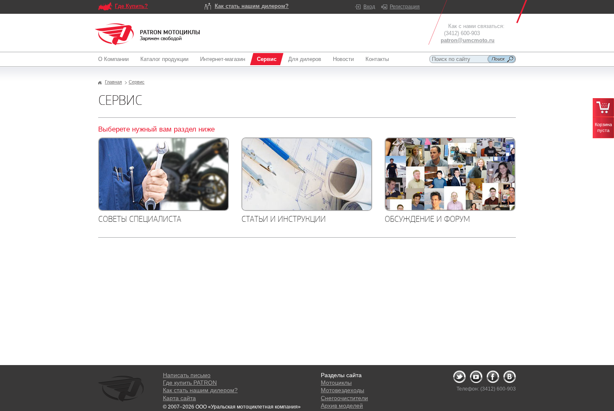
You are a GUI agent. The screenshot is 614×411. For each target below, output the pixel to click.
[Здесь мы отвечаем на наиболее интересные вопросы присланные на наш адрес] (163, 174)
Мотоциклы (336, 382)
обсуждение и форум (427, 219)
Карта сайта (179, 398)
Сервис (267, 59)
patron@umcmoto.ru (468, 40)
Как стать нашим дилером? (252, 6)
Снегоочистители (344, 398)
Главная (113, 81)
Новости (343, 59)
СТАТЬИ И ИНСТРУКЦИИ (283, 219)
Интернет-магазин (222, 59)
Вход (369, 7)
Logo (147, 34)
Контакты (377, 59)
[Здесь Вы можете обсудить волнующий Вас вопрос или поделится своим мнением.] (450, 174)
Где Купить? (131, 6)
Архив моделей (342, 405)
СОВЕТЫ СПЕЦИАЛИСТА (139, 219)
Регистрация (405, 7)
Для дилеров (304, 59)
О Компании (113, 59)
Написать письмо (187, 375)
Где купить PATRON (190, 382)
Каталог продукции (164, 59)
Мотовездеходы (342, 390)
